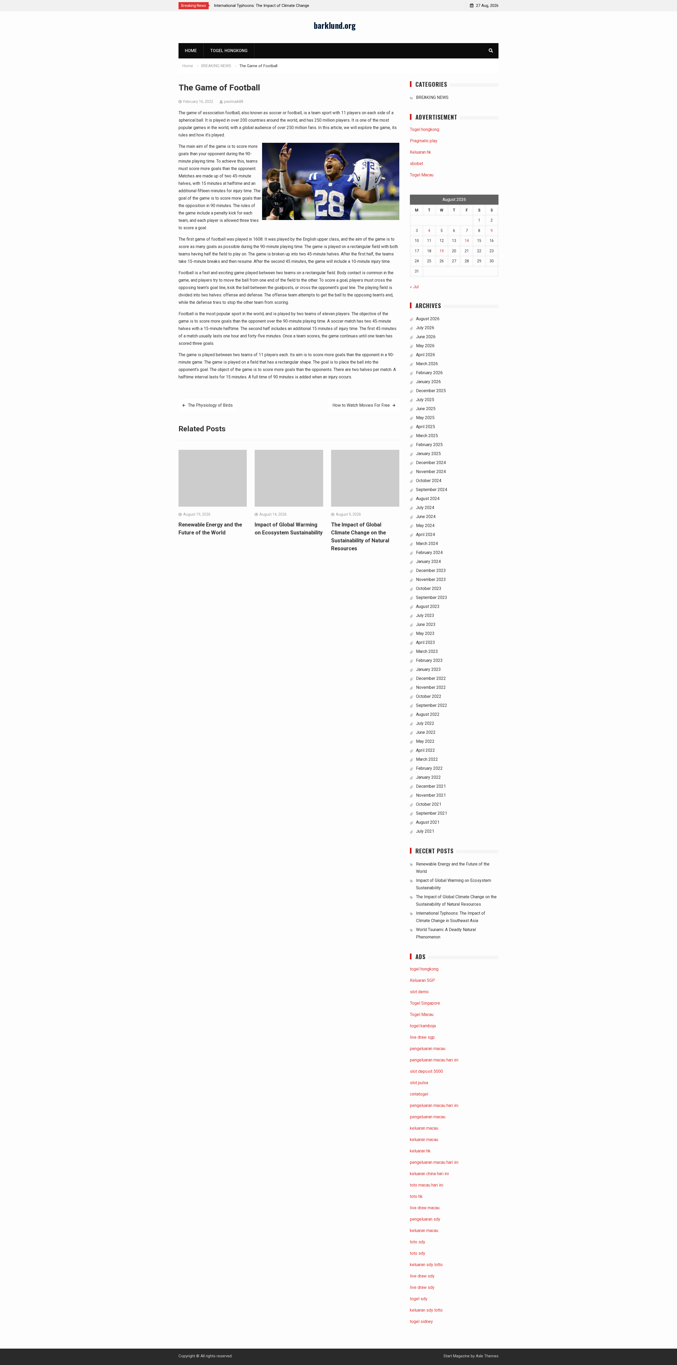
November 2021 (431, 795)
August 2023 (428, 606)
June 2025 (426, 408)
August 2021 (428, 822)
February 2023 (429, 660)
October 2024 (428, 480)
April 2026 (425, 354)
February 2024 (429, 552)
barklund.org (335, 25)
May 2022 (425, 741)
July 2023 (425, 615)
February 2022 (429, 768)
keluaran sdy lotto (426, 1310)
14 (467, 241)
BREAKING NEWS (432, 97)
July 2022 (425, 723)
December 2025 (431, 390)
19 (442, 251)
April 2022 (425, 750)
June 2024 (426, 516)
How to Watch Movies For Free (361, 405)
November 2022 (431, 687)
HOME (191, 50)
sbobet (416, 163)
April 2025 (425, 426)
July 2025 (425, 399)
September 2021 (431, 813)
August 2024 (428, 498)
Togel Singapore (425, 1003)
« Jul (414, 286)
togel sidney (421, 1321)
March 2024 (427, 543)
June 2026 (426, 336)
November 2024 (431, 471)
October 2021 (428, 804)
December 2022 (431, 678)
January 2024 (428, 561)
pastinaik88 (233, 101)
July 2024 (425, 507)
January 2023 (428, 669)
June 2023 (426, 624)
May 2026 (425, 345)
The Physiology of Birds (210, 405)
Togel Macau (421, 174)
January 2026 (428, 381)
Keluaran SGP (422, 980)
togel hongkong (424, 969)
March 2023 (427, 651)
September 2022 (431, 705)
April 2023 (425, 642)
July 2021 (425, 831)
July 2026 (425, 327)
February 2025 (429, 444)
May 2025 (425, 417)
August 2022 (428, 714)
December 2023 (431, 570)
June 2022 (426, 732)
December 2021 (431, 786)
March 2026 (427, 363)
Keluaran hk (420, 152)
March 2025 (427, 435)
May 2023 (425, 633)
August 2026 (428, 318)
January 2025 (428, 453)
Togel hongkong (229, 50)
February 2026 (429, 372)
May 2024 (425, 525)
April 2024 (425, 534)
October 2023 (428, 588)
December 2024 (431, 462)
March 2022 (427, 759)
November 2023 (431, 579)
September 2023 (431, 597)
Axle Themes (487, 1356)
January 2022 (428, 777)
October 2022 (428, 696)
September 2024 (431, 489)
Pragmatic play (423, 140)
